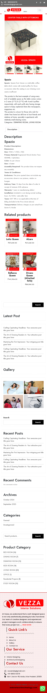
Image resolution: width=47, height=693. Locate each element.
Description (12, 129)
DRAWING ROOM (21, 122)
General (6, 520)
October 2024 (8, 500)
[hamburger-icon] (39, 10)
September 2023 (9, 504)
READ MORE (27, 625)
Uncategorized (8, 525)
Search (38, 305)
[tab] (12, 129)
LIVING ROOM (35, 122)
